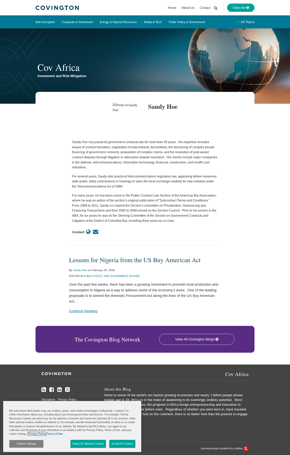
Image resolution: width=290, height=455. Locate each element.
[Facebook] (51, 390)
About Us (188, 7)
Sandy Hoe (80, 270)
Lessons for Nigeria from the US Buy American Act (135, 259)
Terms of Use (55, 433)
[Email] (95, 232)
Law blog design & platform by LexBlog (222, 448)
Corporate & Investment (77, 22)
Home (172, 7)
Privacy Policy (67, 399)
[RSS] (43, 390)
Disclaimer (48, 399)
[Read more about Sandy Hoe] (88, 232)
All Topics (247, 22)
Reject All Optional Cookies (88, 443)
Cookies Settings (26, 443)
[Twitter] (67, 390)
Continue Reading (83, 310)
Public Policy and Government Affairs (112, 276)
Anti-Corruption (45, 22)
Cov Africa (58, 67)
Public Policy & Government (187, 22)
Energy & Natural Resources (118, 22)
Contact (205, 7)
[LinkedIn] (59, 390)
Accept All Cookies (122, 443)
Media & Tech (153, 22)
